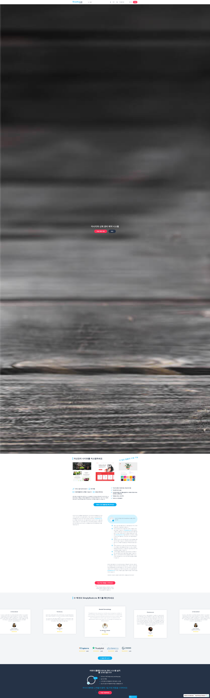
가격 (113, 2)
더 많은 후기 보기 (105, 658)
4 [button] (107, 644)
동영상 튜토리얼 (99, 492)
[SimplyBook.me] (77, 2)
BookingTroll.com (120, 534)
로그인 (130, 2)
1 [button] (102, 644)
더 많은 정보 (121, 2)
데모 (112, 231)
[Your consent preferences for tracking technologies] (208, 696)
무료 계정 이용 (101, 231)
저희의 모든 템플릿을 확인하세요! (105, 504)
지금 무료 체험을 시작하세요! (105, 583)
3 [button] (105, 644)
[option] (105, 621)
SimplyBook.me (98, 518)
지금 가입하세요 (105, 692)
